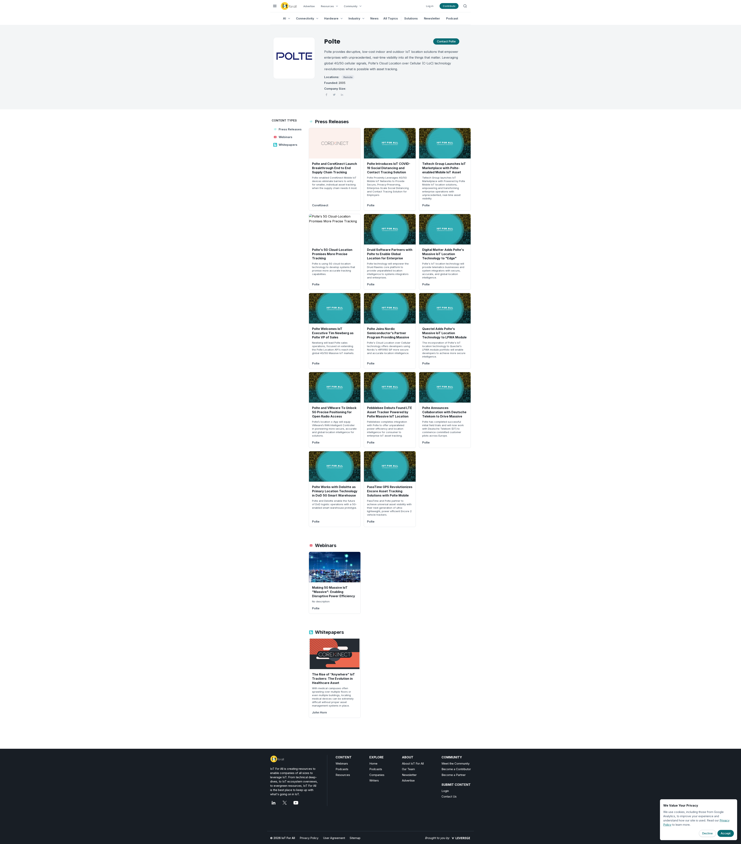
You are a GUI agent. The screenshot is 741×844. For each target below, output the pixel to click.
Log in (429, 6)
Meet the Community (455, 763)
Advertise (309, 6)
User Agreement (334, 838)
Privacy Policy (309, 838)
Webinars (342, 763)
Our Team (408, 769)
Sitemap (355, 838)
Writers (374, 780)
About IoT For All (413, 763)
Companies (376, 775)
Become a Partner (454, 775)
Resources (343, 775)
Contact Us (449, 796)
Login (445, 791)
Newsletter (432, 18)
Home (373, 763)
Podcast (452, 18)
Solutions (411, 18)
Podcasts (342, 769)
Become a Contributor (456, 769)
